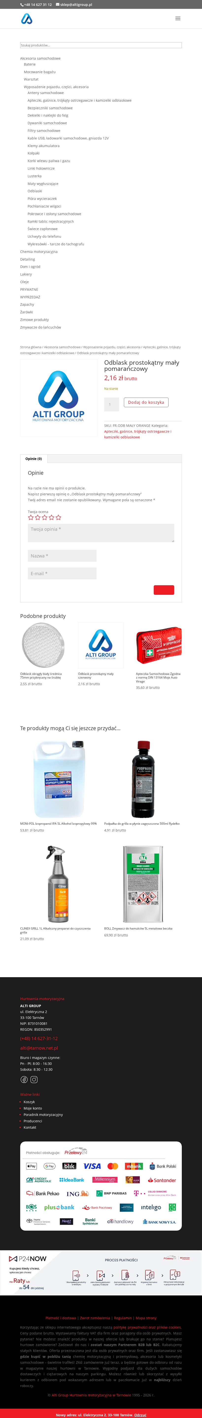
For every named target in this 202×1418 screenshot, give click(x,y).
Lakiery (26, 274)
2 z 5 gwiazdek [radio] (38, 517)
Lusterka (35, 176)
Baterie (30, 64)
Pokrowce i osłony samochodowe (54, 213)
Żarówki (26, 312)
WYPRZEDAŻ (30, 297)
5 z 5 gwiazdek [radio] (58, 517)
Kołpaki (34, 153)
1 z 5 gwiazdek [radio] (31, 517)
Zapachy (27, 304)
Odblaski (35, 191)
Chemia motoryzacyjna (39, 251)
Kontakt (30, 1127)
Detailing (27, 259)
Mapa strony (146, 1318)
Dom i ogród (30, 266)
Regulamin (123, 1318)
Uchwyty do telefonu (44, 236)
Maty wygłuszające (43, 183)
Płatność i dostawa (61, 1318)
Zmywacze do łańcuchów (40, 327)
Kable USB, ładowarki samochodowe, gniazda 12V (68, 138)
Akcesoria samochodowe (62, 347)
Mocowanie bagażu (40, 72)
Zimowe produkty (34, 319)
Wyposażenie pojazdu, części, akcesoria (111, 347)
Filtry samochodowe (44, 130)
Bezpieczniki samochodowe (50, 108)
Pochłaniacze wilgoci (44, 206)
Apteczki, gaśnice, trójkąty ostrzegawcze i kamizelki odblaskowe (80, 100)
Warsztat (31, 79)
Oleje (24, 281)
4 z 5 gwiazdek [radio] (51, 517)
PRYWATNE (29, 289)
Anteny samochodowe (46, 92)
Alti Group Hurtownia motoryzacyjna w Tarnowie (91, 1395)
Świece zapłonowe (43, 228)
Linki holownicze (41, 168)
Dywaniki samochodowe (47, 123)
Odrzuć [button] (140, 1415)
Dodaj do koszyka (146, 402)
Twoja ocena (38, 511)
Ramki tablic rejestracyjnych (51, 221)
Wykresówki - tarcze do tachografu (56, 244)
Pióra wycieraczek (42, 198)
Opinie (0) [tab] (33, 458)
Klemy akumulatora (44, 145)
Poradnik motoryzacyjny (43, 1114)
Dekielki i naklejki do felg (48, 115)
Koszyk (29, 1101)
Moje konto (33, 1108)
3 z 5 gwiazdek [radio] (45, 517)
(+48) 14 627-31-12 (39, 1038)
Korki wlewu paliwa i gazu (49, 160)
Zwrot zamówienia (95, 1318)
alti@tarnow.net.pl (39, 1048)
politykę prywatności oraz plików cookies (147, 1327)
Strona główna (30, 347)
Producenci (33, 1121)
